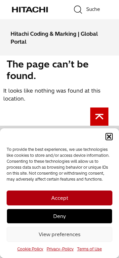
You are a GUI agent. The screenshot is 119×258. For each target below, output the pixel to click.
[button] (109, 136)
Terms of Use (89, 248)
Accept (59, 198)
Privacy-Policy (60, 248)
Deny (59, 216)
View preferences (59, 234)
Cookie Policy (30, 248)
